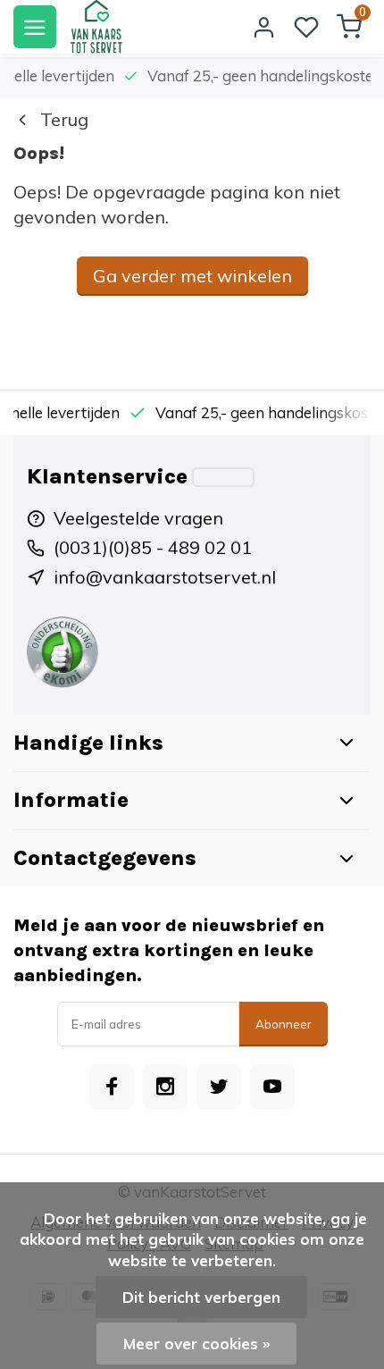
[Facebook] (111, 1086)
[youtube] (272, 1086)
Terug (64, 119)
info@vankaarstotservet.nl (165, 577)
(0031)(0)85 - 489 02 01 (153, 547)
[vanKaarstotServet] (96, 27)
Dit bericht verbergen (201, 1297)
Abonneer (283, 1024)
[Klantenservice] (223, 477)
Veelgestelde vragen (138, 518)
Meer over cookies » (196, 1343)
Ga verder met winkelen (192, 276)
